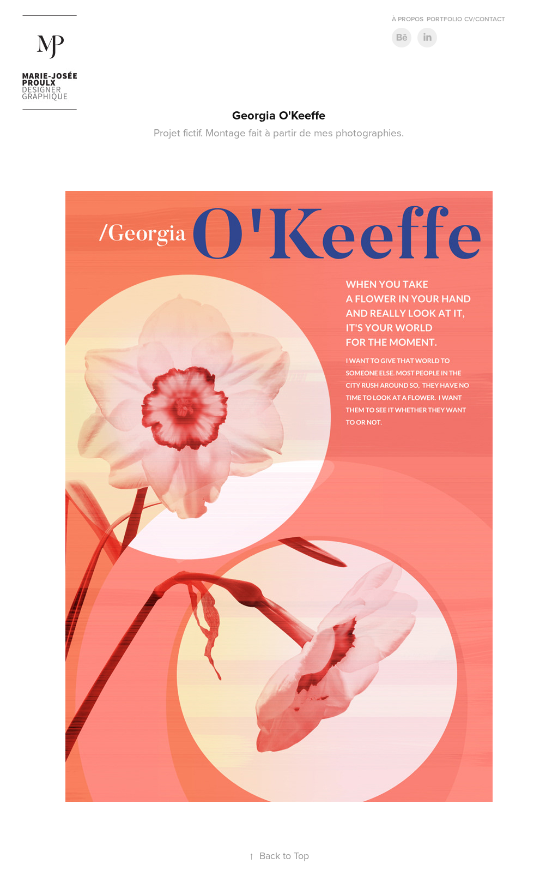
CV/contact (484, 18)
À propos (407, 18)
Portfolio (444, 18)
